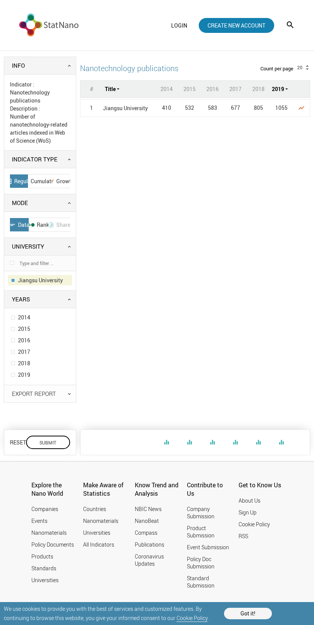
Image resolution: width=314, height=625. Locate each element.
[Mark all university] (12, 262)
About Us (249, 500)
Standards (43, 568)
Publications (149, 544)
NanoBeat (147, 520)
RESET (18, 442)
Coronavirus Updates (149, 560)
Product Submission (200, 531)
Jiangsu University (125, 108)
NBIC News (148, 509)
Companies (44, 509)
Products (42, 556)
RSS (243, 536)
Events (39, 520)
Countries (94, 509)
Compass (146, 532)
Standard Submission (200, 582)
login (179, 25)
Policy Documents (52, 544)
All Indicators (98, 544)
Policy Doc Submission (200, 562)
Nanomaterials (49, 532)
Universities (45, 580)
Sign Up (248, 512)
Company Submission (200, 512)
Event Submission (208, 547)
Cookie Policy (192, 618)
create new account (236, 25)
